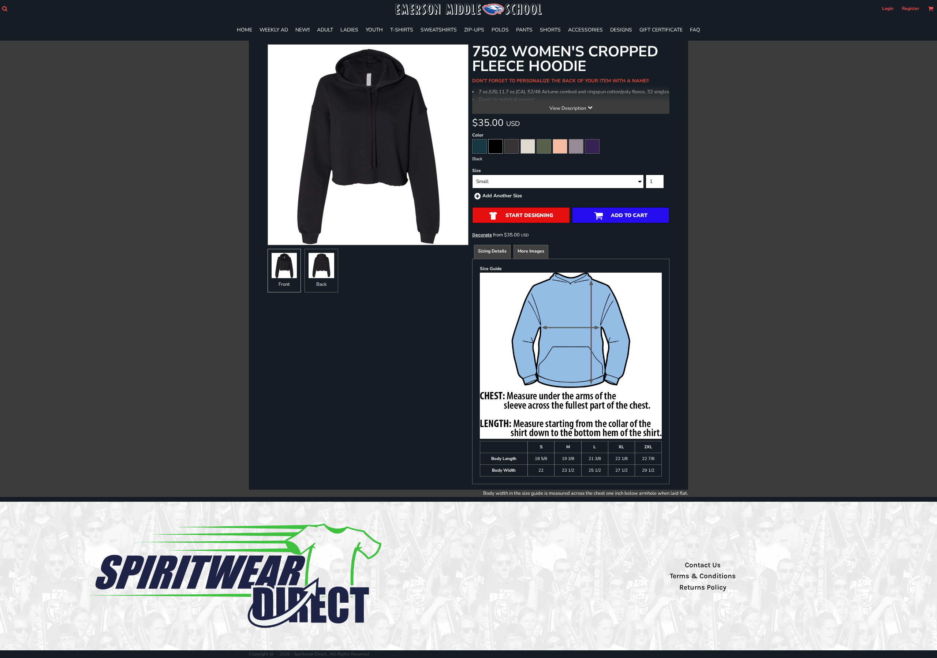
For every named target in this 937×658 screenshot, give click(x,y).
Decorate (482, 235)
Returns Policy (702, 587)
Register (910, 8)
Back (321, 284)
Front (284, 284)
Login (887, 8)
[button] (4, 8)
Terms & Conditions (703, 576)
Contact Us (703, 565)
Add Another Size (502, 195)
